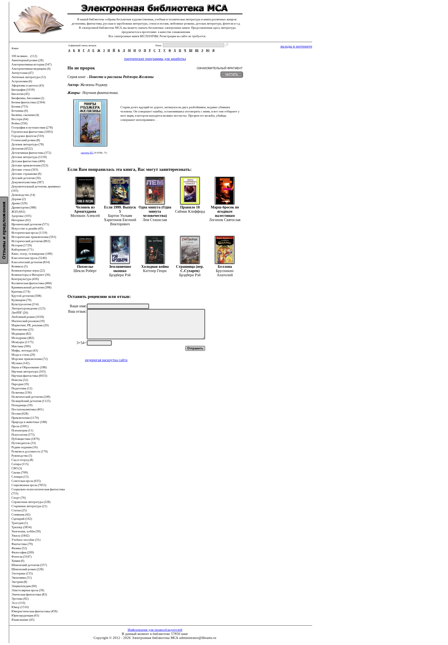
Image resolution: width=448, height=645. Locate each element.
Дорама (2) (18, 199)
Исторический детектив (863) (30, 241)
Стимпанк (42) (20, 514)
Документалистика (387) (27, 182)
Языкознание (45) (22, 619)
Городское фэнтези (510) (27, 136)
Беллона (225, 267)
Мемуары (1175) (22, 342)
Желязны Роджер (93, 85)
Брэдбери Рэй (120, 275)
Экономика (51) (21, 577)
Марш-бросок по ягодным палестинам (225, 211)
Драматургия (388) (23, 207)
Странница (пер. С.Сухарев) (190, 269)
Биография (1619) (23, 89)
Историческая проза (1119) (29, 232)
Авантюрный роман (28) (27, 60)
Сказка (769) (19, 472)
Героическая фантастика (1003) (32, 131)
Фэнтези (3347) (21, 556)
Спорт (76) (18, 497)
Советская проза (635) (26, 481)
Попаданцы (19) (21, 405)
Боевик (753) (19, 106)
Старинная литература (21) (29, 506)
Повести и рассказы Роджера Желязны (121, 77)
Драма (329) (19, 203)
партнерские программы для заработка (155, 59)
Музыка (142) (20, 363)
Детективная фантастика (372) (31, 152)
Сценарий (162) (21, 518)
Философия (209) (22, 552)
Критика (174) (20, 291)
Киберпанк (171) (22, 249)
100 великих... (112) (24, 56)
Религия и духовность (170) (29, 451)
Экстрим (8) (19, 582)
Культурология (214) (24, 304)
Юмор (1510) (20, 607)
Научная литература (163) (28, 371)
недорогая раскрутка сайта (106, 360)
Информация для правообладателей (155, 630)
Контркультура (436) (25, 279)
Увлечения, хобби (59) (26, 531)
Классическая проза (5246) (29, 258)
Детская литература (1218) (29, 157)
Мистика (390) (21, 346)
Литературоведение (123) (28, 308)
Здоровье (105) (21, 216)
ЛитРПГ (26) (19, 312)
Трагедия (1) (19, 523)
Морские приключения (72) (29, 359)
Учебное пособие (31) (25, 539)
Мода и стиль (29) (23, 354)
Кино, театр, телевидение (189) (31, 253)
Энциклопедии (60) (24, 586)
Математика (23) (22, 329)
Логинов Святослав (225, 220)
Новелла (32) (19, 380)
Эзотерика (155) (22, 573)
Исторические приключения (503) (33, 237)
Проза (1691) (19, 426)
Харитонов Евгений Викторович (120, 222)
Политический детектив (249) (30, 396)
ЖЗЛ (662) (18, 211)
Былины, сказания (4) (25, 115)
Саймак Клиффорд (190, 211)
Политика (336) (21, 392)
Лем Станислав (155, 220)
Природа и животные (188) (29, 422)
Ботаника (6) (19, 110)
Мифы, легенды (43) (24, 350)
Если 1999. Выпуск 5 (120, 209)
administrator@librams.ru (197, 638)
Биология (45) (20, 94)
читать (231, 74)
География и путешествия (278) (32, 127)
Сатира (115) (19, 464)
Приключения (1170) (25, 417)
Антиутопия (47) (22, 73)
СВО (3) (16, 468)
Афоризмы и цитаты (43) (27, 85)
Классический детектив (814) (30, 262)
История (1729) (21, 245)
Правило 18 (190, 207)
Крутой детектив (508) (26, 295)
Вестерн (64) (19, 119)
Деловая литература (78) (27, 144)
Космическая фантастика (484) (31, 283)
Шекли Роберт (85, 271)
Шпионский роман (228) (27, 569)
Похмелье (85, 267)
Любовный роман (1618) (27, 317)
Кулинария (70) (21, 300)
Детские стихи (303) (24, 169)
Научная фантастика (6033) (29, 375)
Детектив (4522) (22, 148)
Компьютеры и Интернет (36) (30, 274)
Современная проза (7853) (28, 485)
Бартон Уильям (120, 216)
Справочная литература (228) (30, 502)
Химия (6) (17, 561)
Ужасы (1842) (20, 535)
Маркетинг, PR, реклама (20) (30, 325)
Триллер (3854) (21, 527)
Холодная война (155, 267)
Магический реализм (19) (28, 321)
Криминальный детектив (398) (31, 287)
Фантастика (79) (22, 544)
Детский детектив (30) (26, 178)
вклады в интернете (296, 46)
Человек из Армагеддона (85, 209)
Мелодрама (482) (22, 338)
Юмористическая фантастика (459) (34, 611)
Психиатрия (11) (22, 430)
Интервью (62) (21, 220)
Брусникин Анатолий (225, 273)
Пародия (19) (20, 384)
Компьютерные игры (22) (28, 270)
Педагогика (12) (21, 388)
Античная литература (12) (28, 77)
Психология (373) (23, 434)
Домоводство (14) (23, 195)
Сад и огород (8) (22, 460)
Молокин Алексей (85, 216)
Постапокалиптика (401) (27, 409)
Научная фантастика (100, 93)
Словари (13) (19, 476)
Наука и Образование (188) (29, 367)
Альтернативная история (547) (31, 64)
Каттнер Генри (155, 271)
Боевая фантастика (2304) (28, 102)
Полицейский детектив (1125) (30, 401)
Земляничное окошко (120, 269)
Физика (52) (19, 548)
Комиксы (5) (19, 266)
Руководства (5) (21, 455)
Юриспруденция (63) (25, 615)
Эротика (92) (19, 598)
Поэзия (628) (19, 413)
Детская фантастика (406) (28, 161)
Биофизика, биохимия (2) (27, 98)
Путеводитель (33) (23, 443)
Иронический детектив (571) (30, 224)
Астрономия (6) (21, 81)
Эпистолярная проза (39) (27, 590)
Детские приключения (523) (29, 165)
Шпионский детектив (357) (29, 565)
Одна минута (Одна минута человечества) (155, 211)
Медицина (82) (21, 333)
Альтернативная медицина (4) (30, 68)
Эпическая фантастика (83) (29, 594)
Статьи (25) (19, 510)
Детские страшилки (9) (26, 174)
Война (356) (19, 123)
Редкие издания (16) (24, 447)
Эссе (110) (18, 603)
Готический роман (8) (25, 140)
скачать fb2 (87, 152)
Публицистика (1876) (25, 439)
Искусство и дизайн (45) (27, 228)
